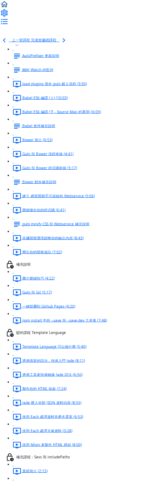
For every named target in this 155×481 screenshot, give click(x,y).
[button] (4, 3)
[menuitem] (4, 12)
